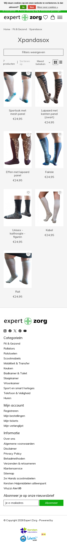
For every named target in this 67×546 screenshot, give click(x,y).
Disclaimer (10, 448)
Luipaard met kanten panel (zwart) (49, 114)
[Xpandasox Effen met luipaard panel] (18, 149)
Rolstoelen (10, 353)
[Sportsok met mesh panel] (18, 88)
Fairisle (49, 172)
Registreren (11, 411)
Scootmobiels (12, 358)
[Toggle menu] (59, 17)
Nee (32, 7)
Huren (7, 398)
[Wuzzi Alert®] (29, 540)
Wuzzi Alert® (12, 488)
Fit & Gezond (20, 29)
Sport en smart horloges (19, 388)
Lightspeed (10, 523)
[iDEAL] (43, 534)
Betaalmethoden (14, 458)
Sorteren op (25, 62)
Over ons (9, 438)
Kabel (49, 230)
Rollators (9, 348)
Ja (23, 7)
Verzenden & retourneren (20, 463)
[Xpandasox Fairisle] (49, 149)
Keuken (8, 368)
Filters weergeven (33, 52)
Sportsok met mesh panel (17, 112)
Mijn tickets (11, 420)
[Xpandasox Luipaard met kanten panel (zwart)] (49, 88)
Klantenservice (13, 468)
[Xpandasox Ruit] (18, 269)
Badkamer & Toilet (15, 373)
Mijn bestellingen (14, 416)
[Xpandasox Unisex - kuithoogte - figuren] (18, 207)
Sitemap (9, 473)
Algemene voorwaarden (19, 443)
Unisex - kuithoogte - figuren (17, 233)
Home (7, 29)
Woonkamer (11, 383)
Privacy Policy (13, 453)
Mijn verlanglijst (13, 425)
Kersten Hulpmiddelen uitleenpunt (25, 483)
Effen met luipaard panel (17, 173)
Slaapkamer (11, 378)
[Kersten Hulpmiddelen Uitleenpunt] (29, 533)
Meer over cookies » (47, 7)
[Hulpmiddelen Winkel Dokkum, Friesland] (23, 17)
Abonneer (51, 503)
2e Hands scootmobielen (19, 478)
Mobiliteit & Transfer (16, 363)
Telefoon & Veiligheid (17, 393)
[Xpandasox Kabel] (49, 207)
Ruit (17, 291)
